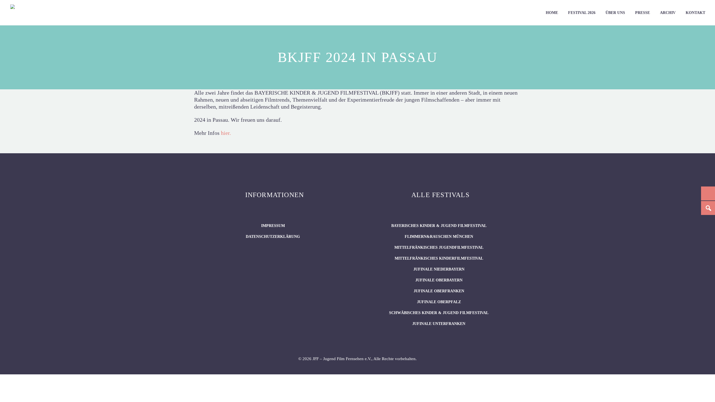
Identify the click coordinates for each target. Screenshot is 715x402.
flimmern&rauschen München (439, 236)
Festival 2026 (581, 13)
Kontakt (695, 13)
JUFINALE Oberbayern (439, 280)
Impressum (273, 226)
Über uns (615, 13)
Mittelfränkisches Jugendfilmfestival (438, 247)
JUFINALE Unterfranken (438, 324)
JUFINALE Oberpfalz (439, 302)
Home (552, 13)
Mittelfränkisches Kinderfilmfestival (439, 258)
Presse (642, 13)
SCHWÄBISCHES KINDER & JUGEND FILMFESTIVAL (438, 313)
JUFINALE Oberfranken (439, 291)
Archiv (668, 13)
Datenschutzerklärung (273, 236)
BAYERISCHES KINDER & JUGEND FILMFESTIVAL (439, 226)
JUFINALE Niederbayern (438, 269)
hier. (226, 133)
